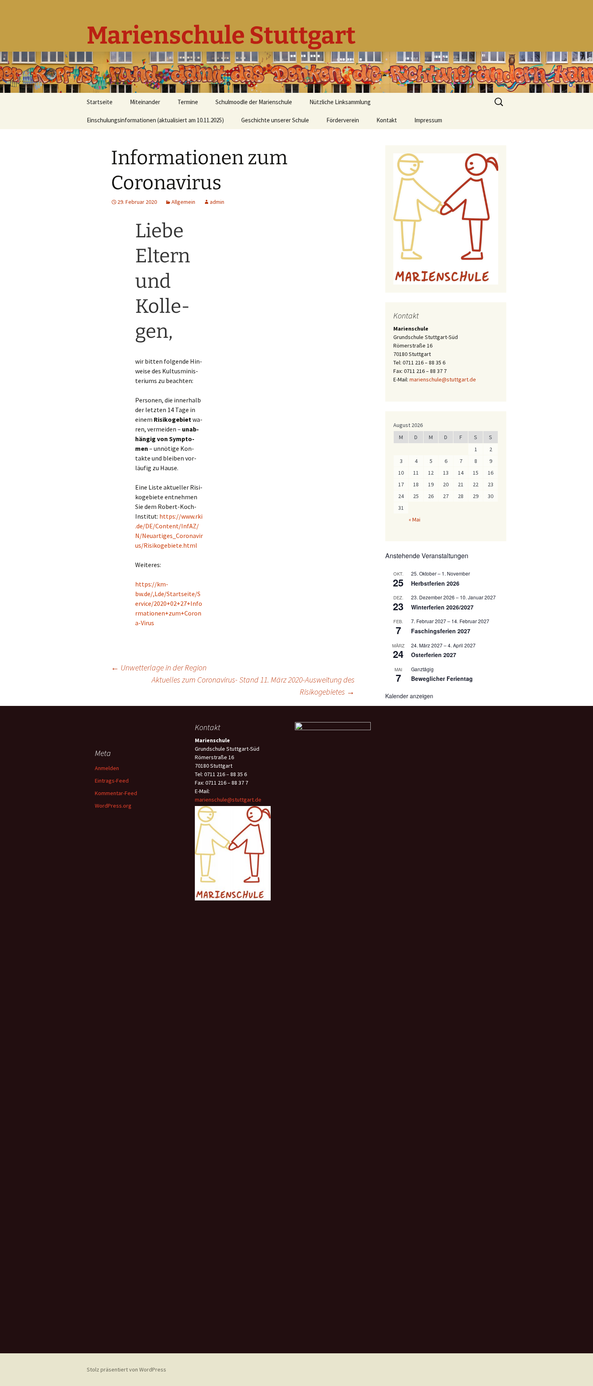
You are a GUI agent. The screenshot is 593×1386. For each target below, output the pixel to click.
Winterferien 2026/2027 (442, 607)
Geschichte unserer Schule (275, 120)
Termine (187, 102)
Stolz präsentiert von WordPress (126, 1369)
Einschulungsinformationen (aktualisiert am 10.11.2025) (155, 120)
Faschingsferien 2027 (440, 631)
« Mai (414, 519)
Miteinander (145, 102)
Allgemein (183, 201)
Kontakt (386, 120)
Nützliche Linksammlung (340, 102)
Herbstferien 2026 (435, 583)
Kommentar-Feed (116, 793)
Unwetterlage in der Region (159, 667)
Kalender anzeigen (409, 696)
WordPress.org (113, 805)
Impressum (428, 120)
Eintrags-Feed (112, 780)
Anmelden (107, 768)
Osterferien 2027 (433, 655)
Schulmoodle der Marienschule (253, 102)
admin (217, 201)
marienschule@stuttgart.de (442, 379)
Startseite (100, 102)
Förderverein (342, 120)
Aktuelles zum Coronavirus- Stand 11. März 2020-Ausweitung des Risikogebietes (253, 685)
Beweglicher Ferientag (442, 678)
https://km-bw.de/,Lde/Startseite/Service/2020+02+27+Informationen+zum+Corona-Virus (168, 603)
